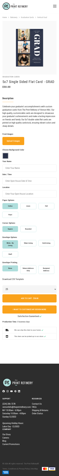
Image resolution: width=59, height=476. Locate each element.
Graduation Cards (27, 17)
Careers (5, 438)
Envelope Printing (9, 262)
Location (6, 187)
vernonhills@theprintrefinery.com (16, 407)
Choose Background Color (13, 150)
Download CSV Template (13, 279)
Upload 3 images (13, 141)
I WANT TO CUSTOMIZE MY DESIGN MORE (29, 309)
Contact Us (37, 404)
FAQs (34, 407)
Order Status (37, 413)
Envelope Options (9, 237)
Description (7, 98)
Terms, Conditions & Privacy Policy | (16, 469)
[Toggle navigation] (54, 6)
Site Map (34, 469)
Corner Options (8, 223)
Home (4, 17)
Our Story (6, 434)
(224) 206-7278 (8, 404)
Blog (4, 441)
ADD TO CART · (27, 298)
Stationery (13, 17)
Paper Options (8, 200)
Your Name (6, 161)
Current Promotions (11, 444)
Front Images (7, 134)
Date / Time (7, 174)
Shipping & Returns (40, 410)
